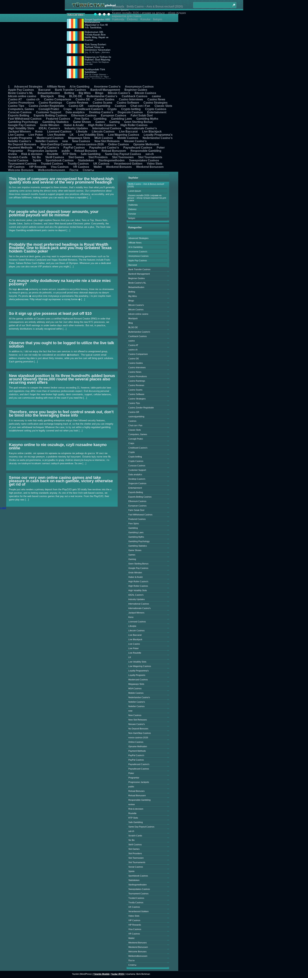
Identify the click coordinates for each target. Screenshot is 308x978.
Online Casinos (118, 144)
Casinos (120, 105)
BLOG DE (75, 96)
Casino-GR (76, 105)
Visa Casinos (60, 166)
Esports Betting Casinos (50, 115)
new (65, 141)
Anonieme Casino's (107, 86)
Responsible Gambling (145, 150)
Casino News (156, 99)
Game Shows (82, 121)
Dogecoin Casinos (130, 112)
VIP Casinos (16, 166)
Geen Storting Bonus (138, 121)
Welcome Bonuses (21, 170)
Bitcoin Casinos (145, 93)
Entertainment (156, 112)
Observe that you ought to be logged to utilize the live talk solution (61, 344)
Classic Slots (163, 105)
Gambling (100, 118)
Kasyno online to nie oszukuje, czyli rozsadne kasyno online (58, 446)
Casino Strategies (155, 102)
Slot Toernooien (123, 157)
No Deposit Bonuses (22, 144)
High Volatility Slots (21, 128)
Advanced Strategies (28, 86)
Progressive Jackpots (42, 150)
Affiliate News (56, 86)
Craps (67, 109)
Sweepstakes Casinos (144, 160)
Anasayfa (118, 6)
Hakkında (118, 19)
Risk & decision (31, 154)
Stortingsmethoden (111, 160)
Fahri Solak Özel (142, 115)
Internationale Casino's (141, 128)
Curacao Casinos (20, 112)
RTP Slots (69, 154)
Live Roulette (56, 134)
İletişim (157, 19)
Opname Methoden (146, 144)
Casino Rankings (50, 102)
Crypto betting (131, 109)
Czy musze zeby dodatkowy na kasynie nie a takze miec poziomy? (60, 282)
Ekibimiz (132, 19)
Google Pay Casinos (22, 125)
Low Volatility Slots (91, 134)
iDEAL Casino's (49, 128)
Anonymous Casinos (139, 86)
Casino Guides (104, 99)
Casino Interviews (131, 99)
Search (233, 3)
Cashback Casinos (134, 96)
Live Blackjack (152, 131)
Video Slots (154, 163)
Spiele (37, 160)
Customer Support (48, 112)
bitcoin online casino (22, 96)
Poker (161, 147)
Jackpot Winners (19, 131)
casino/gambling (99, 105)
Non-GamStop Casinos (56, 144)
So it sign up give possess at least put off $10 (50, 313)
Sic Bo (36, 157)
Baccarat (44, 89)
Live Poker (36, 134)
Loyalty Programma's (158, 134)
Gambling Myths (147, 118)
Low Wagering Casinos (123, 134)
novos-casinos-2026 (90, 144)
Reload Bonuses (86, 150)
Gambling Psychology (23, 121)
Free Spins (82, 118)
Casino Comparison (57, 99)
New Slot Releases (107, 141)
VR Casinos (81, 166)
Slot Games (76, 157)
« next (3, 508)
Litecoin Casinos (103, 131)
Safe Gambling (91, 154)
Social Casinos (18, 160)
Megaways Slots (79, 137)
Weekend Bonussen (150, 166)
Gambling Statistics (55, 121)
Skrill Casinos (54, 157)
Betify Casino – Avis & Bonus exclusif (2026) (155, 6)
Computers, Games (21, 109)
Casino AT (15, 99)
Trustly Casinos (78, 163)
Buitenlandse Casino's (102, 96)
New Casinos (81, 141)
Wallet (98, 166)
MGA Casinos (103, 137)
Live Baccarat (128, 131)
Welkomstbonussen (51, 170)
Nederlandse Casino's (158, 137)
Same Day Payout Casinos (123, 154)
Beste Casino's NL (20, 93)
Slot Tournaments (150, 157)
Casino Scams (102, 102)
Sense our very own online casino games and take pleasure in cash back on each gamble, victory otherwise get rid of (61, 481)
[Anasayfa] (94, 4)
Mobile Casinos (127, 137)
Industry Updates (76, 128)
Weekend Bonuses (119, 166)
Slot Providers (98, 157)
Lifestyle (81, 131)
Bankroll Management (105, 89)
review (12, 154)
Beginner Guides (135, 89)
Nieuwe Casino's (135, 141)
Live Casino (16, 134)
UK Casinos (101, 163)
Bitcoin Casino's (119, 93)
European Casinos (113, 115)
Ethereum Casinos (83, 115)
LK (72, 134)
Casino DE (83, 99)
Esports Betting (18, 115)
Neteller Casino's (19, 141)
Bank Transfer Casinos (70, 89)
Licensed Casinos (59, 131)
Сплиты (88, 170)
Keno (39, 131)
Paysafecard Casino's (104, 147)
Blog (61, 96)
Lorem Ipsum (120, 9)
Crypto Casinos (155, 109)
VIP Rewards (37, 166)
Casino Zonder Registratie (46, 105)
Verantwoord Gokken (128, 163)
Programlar (15, 150)
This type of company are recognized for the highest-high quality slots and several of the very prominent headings (61, 180)
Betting (69, 93)
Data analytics (75, 112)
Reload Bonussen (114, 150)
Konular (145, 19)
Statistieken (86, 160)
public (66, 150)
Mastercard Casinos (50, 137)
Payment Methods (20, 147)
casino (156, 96)
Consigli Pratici (48, 109)
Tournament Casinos (22, 163)
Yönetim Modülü (101, 974)
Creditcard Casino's (89, 109)
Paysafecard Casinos (137, 147)
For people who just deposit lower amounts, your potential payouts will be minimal (54, 213)
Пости (74, 170)
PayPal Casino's (48, 147)
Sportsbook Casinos (60, 160)
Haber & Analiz (74, 125)
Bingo (99, 93)
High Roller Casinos (134, 125)
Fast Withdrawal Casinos (25, 118)
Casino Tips (16, 105)
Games (100, 121)
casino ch (33, 99)
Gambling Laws (121, 118)
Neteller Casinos (46, 141)
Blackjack (47, 96)
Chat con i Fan (140, 105)
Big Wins (85, 93)
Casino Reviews (77, 102)
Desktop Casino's (101, 112)
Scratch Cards (17, 157)
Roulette (52, 154)
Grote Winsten (49, 125)
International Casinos (106, 128)
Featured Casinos (58, 118)
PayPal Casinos (74, 147)
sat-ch (149, 154)
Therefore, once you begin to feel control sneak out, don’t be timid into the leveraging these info (61, 413)
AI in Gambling (79, 86)
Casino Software (128, 102)
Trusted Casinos (52, 163)
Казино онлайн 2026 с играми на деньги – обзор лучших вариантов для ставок (146, 198)
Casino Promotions (21, 102)
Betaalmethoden (49, 93)
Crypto (112, 109)
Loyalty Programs (20, 137)
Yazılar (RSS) (117, 974)
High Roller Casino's (102, 125)
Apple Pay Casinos (21, 89)
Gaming (114, 121)
